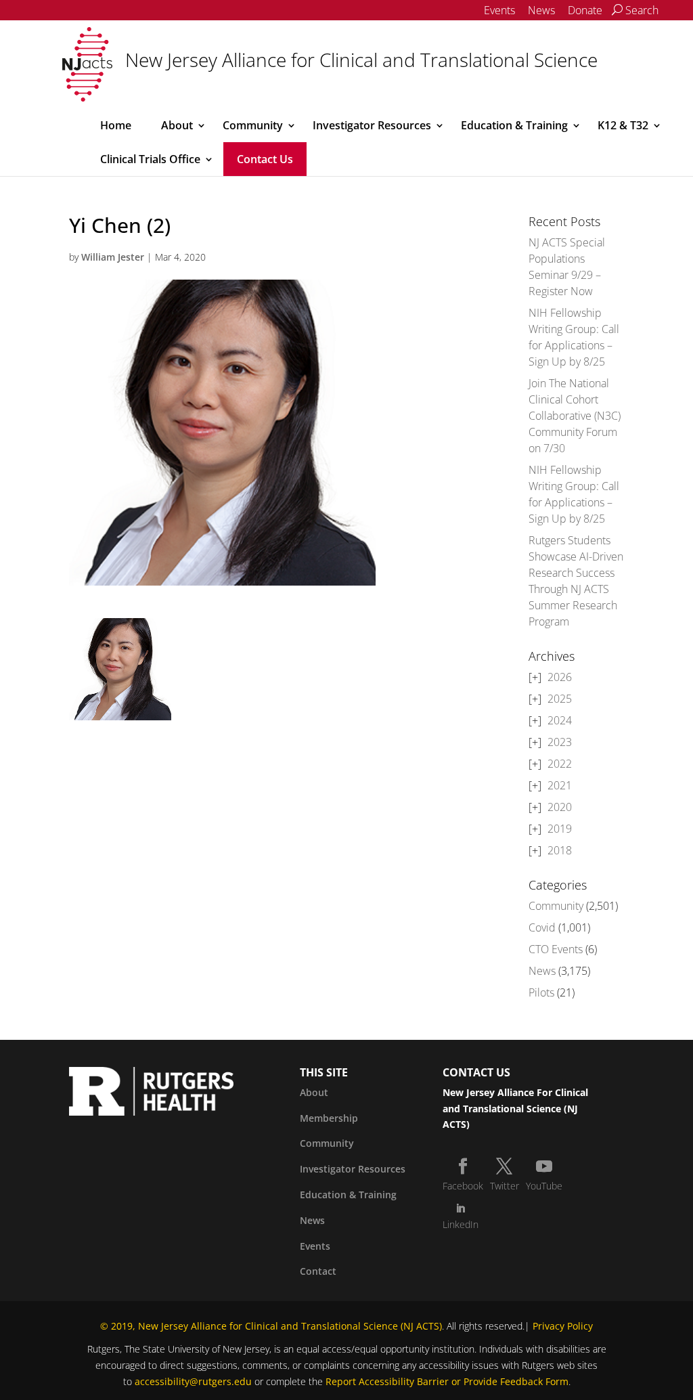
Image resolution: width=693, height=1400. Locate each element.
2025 (559, 698)
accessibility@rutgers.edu (193, 1381)
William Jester (112, 256)
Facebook (463, 1185)
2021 (559, 785)
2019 (559, 828)
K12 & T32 (623, 125)
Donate (585, 10)
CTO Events (556, 949)
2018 (559, 850)
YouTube (544, 1185)
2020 (559, 807)
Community (253, 125)
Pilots (541, 992)
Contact (318, 1271)
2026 (559, 677)
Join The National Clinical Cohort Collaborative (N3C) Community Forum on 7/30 (575, 416)
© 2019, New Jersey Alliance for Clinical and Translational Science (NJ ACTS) (271, 1325)
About (177, 125)
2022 (559, 763)
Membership (329, 1118)
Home (115, 125)
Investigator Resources (372, 125)
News (541, 10)
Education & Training (514, 125)
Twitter (504, 1185)
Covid (542, 927)
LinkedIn (460, 1224)
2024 (559, 720)
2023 (559, 742)
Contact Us (265, 159)
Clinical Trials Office (150, 159)
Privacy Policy (563, 1325)
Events (499, 10)
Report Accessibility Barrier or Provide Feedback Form (447, 1381)
